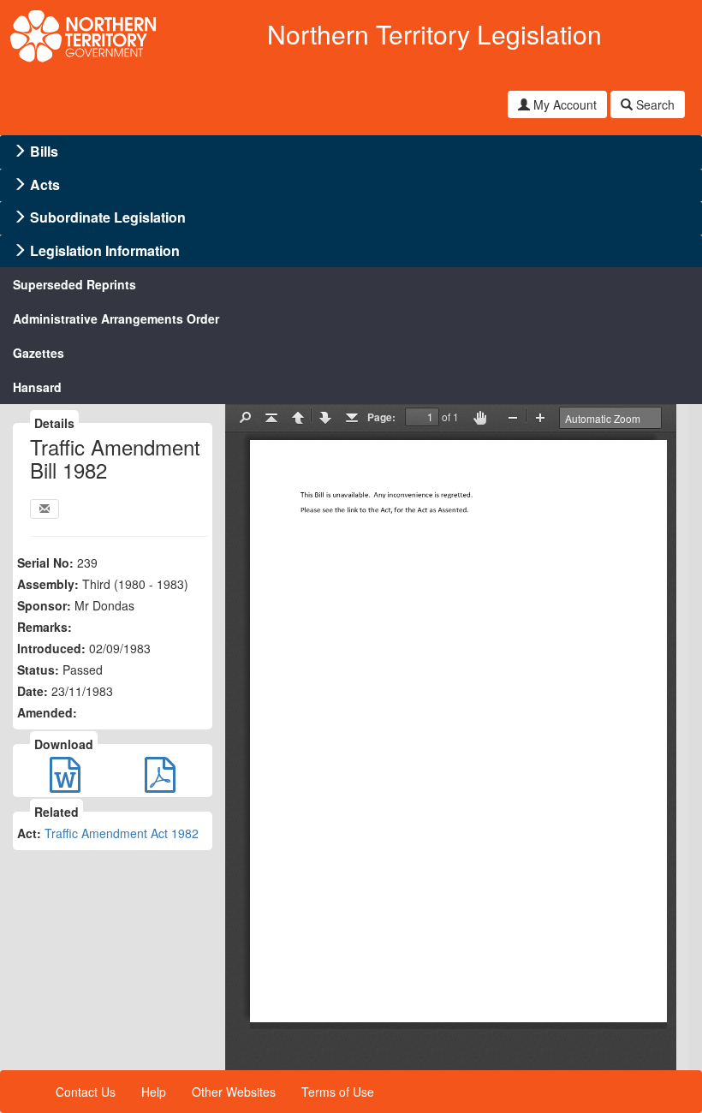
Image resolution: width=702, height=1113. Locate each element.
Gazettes (38, 352)
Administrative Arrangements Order (116, 318)
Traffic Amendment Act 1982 (122, 833)
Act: (29, 833)
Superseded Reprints (74, 284)
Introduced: (51, 648)
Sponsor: (44, 605)
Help (153, 1091)
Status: (38, 669)
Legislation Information (105, 250)
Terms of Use (337, 1091)
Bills (44, 151)
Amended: (47, 712)
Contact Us (86, 1091)
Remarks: (44, 626)
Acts (45, 184)
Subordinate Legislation (108, 217)
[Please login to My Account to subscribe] (44, 509)
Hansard (37, 387)
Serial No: (45, 562)
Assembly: (48, 583)
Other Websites (234, 1091)
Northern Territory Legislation (434, 33)
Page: (381, 417)
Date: (32, 690)
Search (654, 104)
